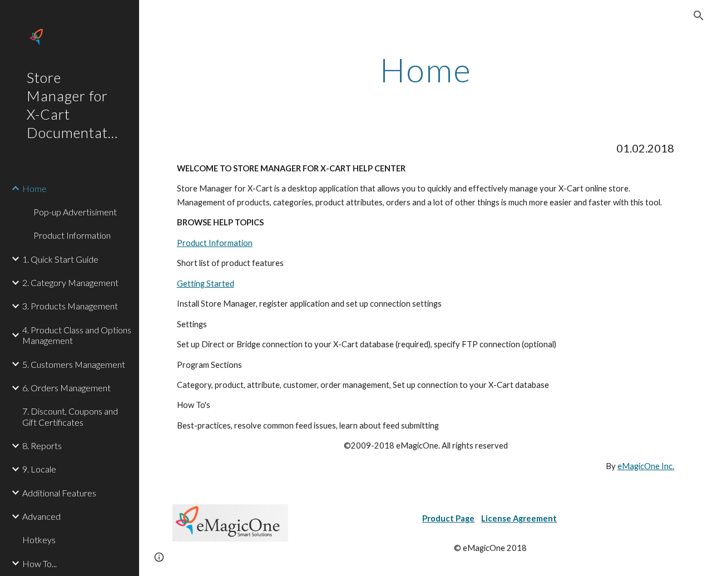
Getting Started (205, 283)
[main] (425, 69)
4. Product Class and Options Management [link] (76, 335)
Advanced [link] (41, 516)
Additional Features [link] (59, 493)
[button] (698, 15)
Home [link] (34, 188)
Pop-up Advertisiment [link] (75, 211)
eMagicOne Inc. (645, 466)
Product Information (215, 243)
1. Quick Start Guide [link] (60, 259)
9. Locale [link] (39, 469)
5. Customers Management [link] (73, 364)
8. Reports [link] (42, 445)
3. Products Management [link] (70, 306)
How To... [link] (39, 563)
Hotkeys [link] (39, 539)
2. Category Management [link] (70, 282)
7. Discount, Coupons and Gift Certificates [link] (70, 416)
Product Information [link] (72, 235)
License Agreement (519, 518)
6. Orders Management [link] (66, 387)
